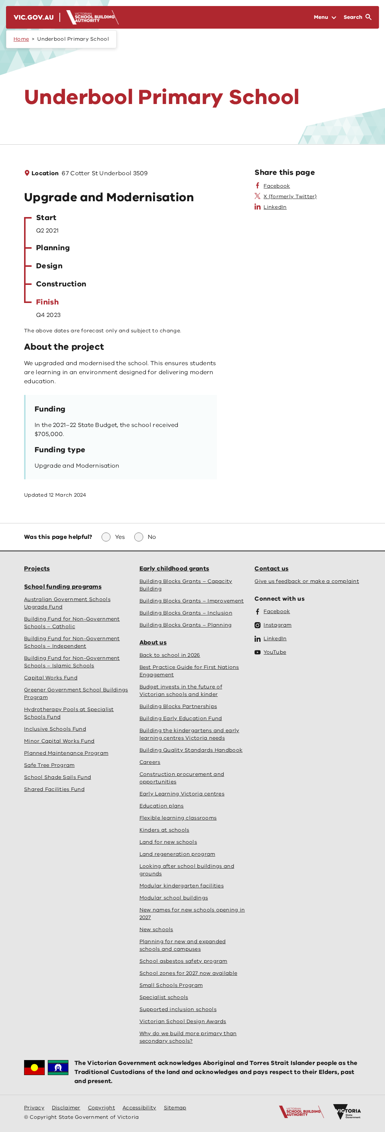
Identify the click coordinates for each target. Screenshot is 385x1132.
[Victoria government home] (347, 1112)
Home (21, 39)
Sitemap (175, 1107)
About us (153, 642)
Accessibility (139, 1107)
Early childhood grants (174, 569)
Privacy (34, 1107)
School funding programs (63, 587)
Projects (37, 569)
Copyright (101, 1107)
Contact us (271, 569)
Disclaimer (66, 1107)
